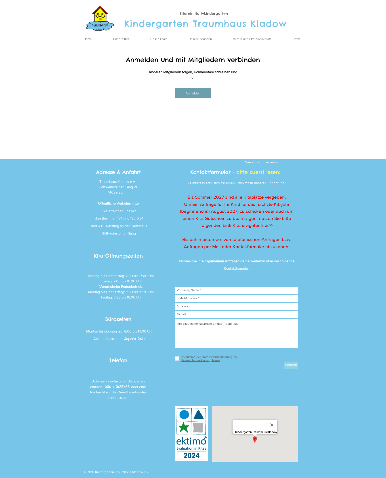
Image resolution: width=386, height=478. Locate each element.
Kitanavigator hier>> (253, 225)
